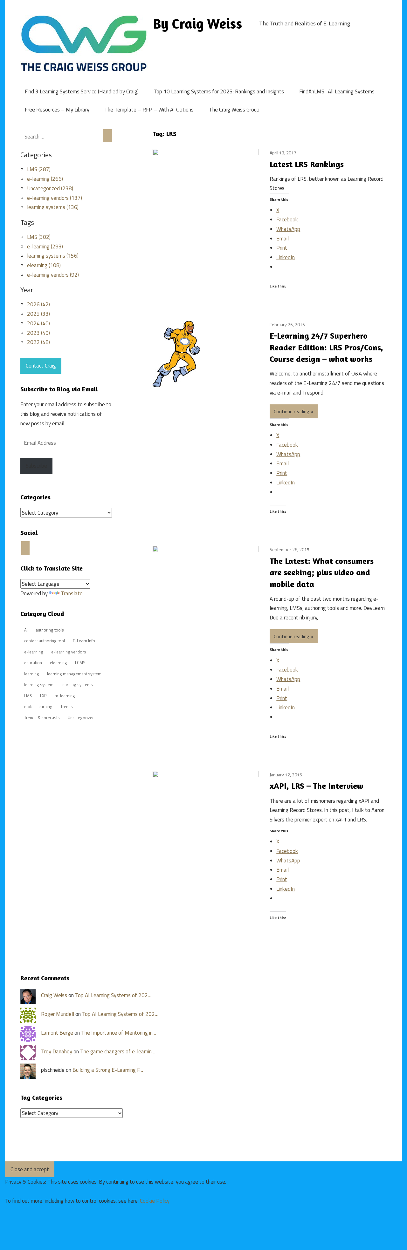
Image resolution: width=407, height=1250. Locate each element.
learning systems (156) (53, 256)
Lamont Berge (57, 1033)
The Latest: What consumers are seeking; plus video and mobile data (322, 572)
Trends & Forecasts (42, 717)
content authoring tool (44, 641)
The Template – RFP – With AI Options (149, 109)
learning (31, 674)
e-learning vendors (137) (54, 198)
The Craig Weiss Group (234, 109)
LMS (28, 696)
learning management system (74, 674)
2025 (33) (38, 314)
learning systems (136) (53, 207)
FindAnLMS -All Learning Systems (337, 91)
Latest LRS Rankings (307, 164)
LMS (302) (39, 237)
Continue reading (291, 411)
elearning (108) (44, 265)
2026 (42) (38, 304)
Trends (66, 706)
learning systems (77, 684)
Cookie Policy (154, 1201)
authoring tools (50, 630)
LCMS (80, 662)
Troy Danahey (56, 1051)
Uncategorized (81, 717)
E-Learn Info (84, 641)
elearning (58, 662)
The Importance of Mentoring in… (118, 1033)
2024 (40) (38, 323)
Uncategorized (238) (50, 188)
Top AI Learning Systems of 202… (113, 995)
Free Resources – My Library (57, 109)
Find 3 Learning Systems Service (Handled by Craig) (82, 91)
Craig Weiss (54, 995)
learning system (38, 684)
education (33, 662)
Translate (72, 593)
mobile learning (38, 706)
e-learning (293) (45, 246)
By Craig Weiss (197, 23)
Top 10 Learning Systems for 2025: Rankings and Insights (219, 91)
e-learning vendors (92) (53, 275)
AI (26, 630)
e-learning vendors (68, 652)
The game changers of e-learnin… (117, 1051)
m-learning (65, 696)
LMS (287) (39, 169)
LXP (43, 696)
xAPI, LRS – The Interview (316, 786)
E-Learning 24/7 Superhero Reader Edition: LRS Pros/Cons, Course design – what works (326, 347)
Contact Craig (41, 365)
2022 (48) (38, 342)
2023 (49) (38, 333)
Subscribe (36, 466)
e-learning (33, 652)
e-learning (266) (45, 179)
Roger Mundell (57, 1014)
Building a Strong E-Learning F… (107, 1070)
